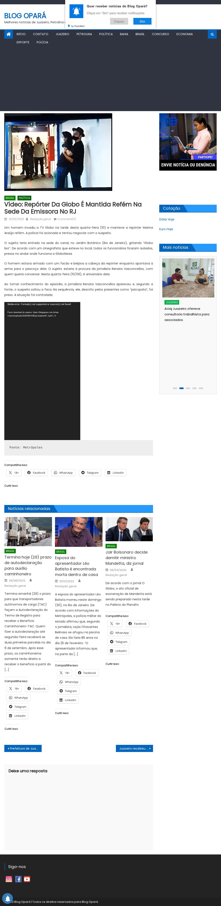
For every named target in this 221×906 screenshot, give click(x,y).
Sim (142, 21)
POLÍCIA (42, 42)
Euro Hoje (166, 229)
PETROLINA (84, 34)
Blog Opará (25, 15)
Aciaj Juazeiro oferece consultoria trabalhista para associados (186, 314)
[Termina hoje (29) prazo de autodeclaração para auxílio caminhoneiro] (28, 531)
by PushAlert (78, 26)
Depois (119, 21)
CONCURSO (160, 34)
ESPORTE (23, 42)
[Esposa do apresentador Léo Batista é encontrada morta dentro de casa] (79, 532)
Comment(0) (67, 219)
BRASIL (140, 34)
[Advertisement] (110, 79)
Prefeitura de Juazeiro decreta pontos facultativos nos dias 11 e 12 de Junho (25, 748)
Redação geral (40, 219)
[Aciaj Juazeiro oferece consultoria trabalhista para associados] (188, 277)
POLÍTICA (106, 34)
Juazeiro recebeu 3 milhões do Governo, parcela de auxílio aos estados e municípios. (136, 748)
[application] (42, 371)
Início (21, 34)
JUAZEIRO (62, 34)
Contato (40, 34)
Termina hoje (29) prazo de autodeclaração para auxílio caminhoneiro (28, 565)
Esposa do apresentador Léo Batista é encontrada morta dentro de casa (76, 566)
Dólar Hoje (166, 219)
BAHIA (124, 34)
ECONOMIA (185, 34)
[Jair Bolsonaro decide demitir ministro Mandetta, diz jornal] (129, 529)
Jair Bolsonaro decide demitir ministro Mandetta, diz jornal (127, 557)
